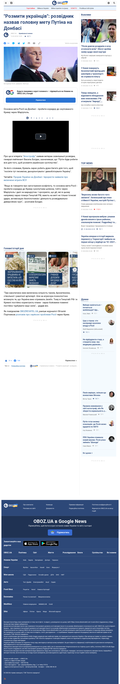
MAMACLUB (43, 604)
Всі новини (111, 552)
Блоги (80, 552)
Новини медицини (30, 604)
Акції (47, 582)
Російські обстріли (86, 8)
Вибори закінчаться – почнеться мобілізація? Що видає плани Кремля (92, 307)
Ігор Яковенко (87, 430)
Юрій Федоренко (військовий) (93, 329)
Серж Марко (87, 446)
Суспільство (97, 552)
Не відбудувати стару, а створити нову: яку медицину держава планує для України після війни (94, 342)
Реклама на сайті (29, 508)
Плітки (32, 611)
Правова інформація (76, 505)
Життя (51, 552)
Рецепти (26, 589)
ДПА (52, 575)
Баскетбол (34, 567)
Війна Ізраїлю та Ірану (59, 8)
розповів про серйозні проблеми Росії (36, 314)
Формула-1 (56, 567)
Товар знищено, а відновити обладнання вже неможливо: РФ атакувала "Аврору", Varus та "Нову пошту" (92, 97)
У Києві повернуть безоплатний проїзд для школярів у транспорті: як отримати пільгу (93, 72)
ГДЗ (24, 575)
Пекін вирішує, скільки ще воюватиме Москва (94, 394)
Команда (49, 505)
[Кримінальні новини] (34, 367)
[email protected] (31, 667)
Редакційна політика (18, 366)
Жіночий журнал (55, 611)
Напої (33, 589)
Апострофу (29, 156)
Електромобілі (38, 582)
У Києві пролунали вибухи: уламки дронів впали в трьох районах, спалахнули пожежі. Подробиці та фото (98, 219)
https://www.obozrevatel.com (81, 622)
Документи (50, 508)
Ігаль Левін (86, 313)
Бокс (48, 567)
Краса (39, 611)
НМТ (62, 575)
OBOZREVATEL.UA (29, 311)
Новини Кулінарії (43, 589)
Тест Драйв (27, 582)
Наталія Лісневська (89, 348)
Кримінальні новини (25, 33)
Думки (84, 299)
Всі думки (87, 453)
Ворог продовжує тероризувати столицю (97, 226)
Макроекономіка (44, 597)
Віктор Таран (87, 399)
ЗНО (57, 575)
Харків (30, 560)
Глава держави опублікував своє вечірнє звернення (97, 205)
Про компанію (28, 505)
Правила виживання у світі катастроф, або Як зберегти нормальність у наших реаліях (94, 408)
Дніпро (47, 560)
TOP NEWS (87, 163)
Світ (35, 552)
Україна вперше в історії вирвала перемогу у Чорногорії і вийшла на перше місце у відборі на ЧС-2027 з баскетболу (98, 239)
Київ (24, 560)
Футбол (25, 567)
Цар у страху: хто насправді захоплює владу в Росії (92, 323)
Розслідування (69, 552)
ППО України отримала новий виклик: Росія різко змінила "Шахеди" (94, 439)
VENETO (74, 8)
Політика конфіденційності (101, 505)
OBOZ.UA (14, 33)
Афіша (25, 611)
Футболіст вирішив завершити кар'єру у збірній (96, 57)
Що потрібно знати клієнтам (92, 105)
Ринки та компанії (29, 597)
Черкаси (55, 560)
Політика (22, 552)
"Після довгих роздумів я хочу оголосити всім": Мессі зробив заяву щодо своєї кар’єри (96, 49)
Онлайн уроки (43, 575)
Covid (50, 604)
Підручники (32, 575)
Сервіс (53, 582)
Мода (45, 611)
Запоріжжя (39, 560)
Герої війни (30, 8)
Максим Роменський (90, 414)
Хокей (42, 567)
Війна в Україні (43, 8)
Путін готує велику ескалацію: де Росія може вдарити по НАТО (94, 424)
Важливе (86, 14)
